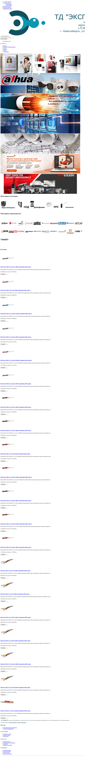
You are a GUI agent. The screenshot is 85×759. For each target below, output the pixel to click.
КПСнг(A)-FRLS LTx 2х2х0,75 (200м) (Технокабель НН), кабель (16, 617)
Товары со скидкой (7, 745)
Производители (6, 741)
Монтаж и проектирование (9, 47)
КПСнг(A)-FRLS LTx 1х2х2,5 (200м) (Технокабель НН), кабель (15, 710)
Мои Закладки (6, 752)
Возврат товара (6, 735)
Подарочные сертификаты (9, 742)
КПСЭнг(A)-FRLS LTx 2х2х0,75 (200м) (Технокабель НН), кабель (16, 313)
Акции (4, 50)
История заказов (7, 751)
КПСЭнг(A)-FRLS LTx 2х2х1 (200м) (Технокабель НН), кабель (15, 290)
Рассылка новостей (7, 753)
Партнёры (5, 744)
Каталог (5, 45)
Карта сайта (6, 736)
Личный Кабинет (7, 750)
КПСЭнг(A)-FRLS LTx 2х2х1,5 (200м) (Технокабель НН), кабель (16, 266)
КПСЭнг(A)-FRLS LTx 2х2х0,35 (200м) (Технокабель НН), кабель (16, 360)
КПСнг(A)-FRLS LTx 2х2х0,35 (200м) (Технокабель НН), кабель (16, 664)
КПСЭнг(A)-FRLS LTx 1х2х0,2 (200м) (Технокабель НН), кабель (16, 547)
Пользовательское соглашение (10, 727)
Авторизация (9, 5)
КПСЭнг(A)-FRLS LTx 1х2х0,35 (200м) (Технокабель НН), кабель (16, 523)
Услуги (4, 48)
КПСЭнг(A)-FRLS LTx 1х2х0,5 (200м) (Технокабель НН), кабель (16, 500)
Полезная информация (8, 728)
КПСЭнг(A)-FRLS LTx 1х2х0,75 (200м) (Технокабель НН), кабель (16, 477)
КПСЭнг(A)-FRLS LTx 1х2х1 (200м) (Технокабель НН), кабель (15, 453)
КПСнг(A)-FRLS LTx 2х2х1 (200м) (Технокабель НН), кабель (15, 594)
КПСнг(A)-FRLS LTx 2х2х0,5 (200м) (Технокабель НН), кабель (15, 640)
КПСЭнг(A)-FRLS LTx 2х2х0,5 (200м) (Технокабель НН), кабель (16, 337)
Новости (5, 49)
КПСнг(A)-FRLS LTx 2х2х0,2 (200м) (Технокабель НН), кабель (15, 687)
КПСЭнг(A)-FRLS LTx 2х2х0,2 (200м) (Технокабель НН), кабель (16, 383)
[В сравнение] (7, 274)
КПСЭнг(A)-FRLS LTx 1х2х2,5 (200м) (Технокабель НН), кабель (16, 407)
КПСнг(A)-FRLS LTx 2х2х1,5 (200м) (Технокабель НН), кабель (15, 570)
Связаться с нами (7, 734)
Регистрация (9, 4)
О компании (6, 51)
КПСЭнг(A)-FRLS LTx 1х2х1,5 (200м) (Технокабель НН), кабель (16, 430)
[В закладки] (6, 274)
